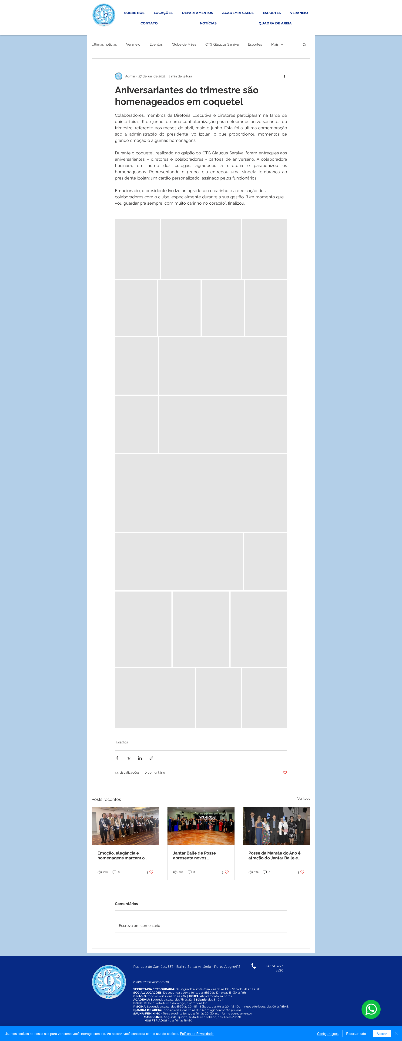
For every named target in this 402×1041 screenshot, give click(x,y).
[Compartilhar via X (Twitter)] (128, 758)
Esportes (255, 44)
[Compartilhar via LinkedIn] (140, 758)
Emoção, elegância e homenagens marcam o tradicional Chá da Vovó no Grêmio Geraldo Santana (124, 855)
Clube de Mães (184, 44)
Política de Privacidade (197, 1033)
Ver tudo (303, 798)
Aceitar (382, 1033)
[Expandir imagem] (137, 249)
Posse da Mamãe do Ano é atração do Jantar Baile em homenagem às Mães (275, 855)
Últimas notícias (104, 44)
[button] (304, 44)
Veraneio (133, 44)
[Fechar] (396, 1033)
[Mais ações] (284, 76)
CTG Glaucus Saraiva (222, 44)
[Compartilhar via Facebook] (117, 758)
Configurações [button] (327, 1033)
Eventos (156, 44)
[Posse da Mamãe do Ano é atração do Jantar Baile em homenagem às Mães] (276, 826)
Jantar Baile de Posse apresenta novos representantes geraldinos (200, 855)
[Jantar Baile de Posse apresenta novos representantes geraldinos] (201, 826)
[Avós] (125, 826)
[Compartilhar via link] (151, 758)
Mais (274, 44)
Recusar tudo (356, 1033)
